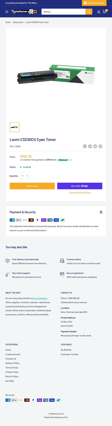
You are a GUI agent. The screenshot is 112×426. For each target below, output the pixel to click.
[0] (104, 11)
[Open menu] (6, 12)
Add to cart (32, 186)
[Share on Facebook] (85, 146)
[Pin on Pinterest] (90, 146)
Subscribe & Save (96, 3)
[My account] (98, 11)
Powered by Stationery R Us (56, 417)
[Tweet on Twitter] (95, 146)
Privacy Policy (12, 372)
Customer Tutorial (69, 354)
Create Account (12, 354)
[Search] (89, 12)
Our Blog (9, 380)
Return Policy (11, 376)
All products (18, 22)
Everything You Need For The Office (21, 3)
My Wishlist (66, 349)
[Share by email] (100, 146)
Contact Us (10, 358)
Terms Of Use (11, 367)
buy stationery (40, 298)
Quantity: (14, 175)
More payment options (80, 192)
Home (8, 22)
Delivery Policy (12, 363)
